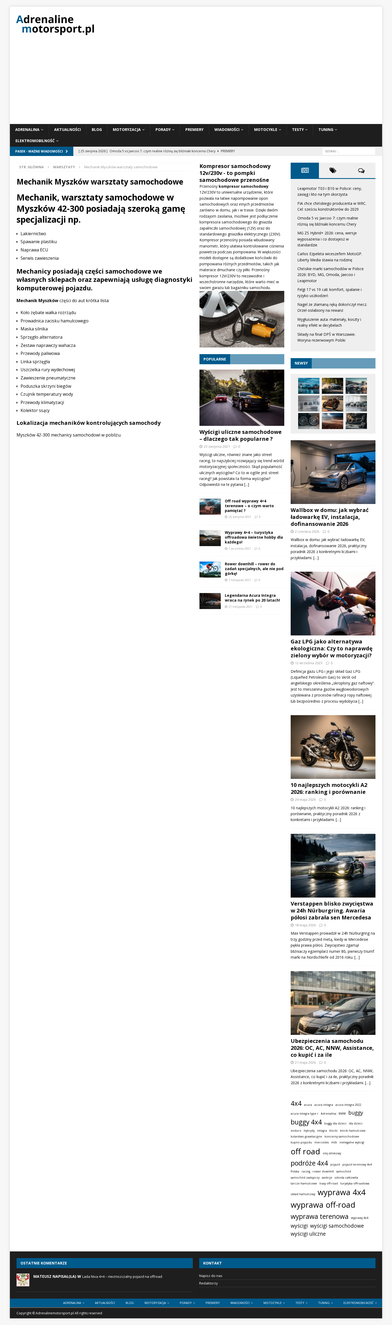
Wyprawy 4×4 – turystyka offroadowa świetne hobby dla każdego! (254, 537)
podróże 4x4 (309, 1163)
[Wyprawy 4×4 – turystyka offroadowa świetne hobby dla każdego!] (210, 538)
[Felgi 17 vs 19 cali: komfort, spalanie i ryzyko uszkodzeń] (308, 421)
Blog (97, 129)
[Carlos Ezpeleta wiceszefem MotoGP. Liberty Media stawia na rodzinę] (332, 403)
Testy (298, 129)
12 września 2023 (308, 663)
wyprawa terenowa (320, 1216)
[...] (246, 484)
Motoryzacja (127, 129)
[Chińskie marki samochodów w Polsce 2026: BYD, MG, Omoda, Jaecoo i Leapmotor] (356, 403)
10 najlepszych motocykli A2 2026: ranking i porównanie (329, 788)
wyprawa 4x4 (342, 1192)
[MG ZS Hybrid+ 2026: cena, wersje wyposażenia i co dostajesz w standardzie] (308, 403)
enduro (296, 1130)
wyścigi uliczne (308, 1233)
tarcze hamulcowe (304, 1183)
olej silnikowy (332, 1153)
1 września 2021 (240, 548)
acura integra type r (304, 1113)
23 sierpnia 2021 (217, 446)
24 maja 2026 (305, 799)
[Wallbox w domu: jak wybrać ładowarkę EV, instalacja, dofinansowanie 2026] (333, 472)
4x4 (296, 1103)
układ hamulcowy (303, 1194)
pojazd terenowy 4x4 (357, 1164)
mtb (334, 1142)
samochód (343, 1171)
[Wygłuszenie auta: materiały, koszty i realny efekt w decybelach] (356, 421)
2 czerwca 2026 (307, 531)
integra (322, 1130)
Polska (295, 1171)
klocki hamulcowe (353, 1130)
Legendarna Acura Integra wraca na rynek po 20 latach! (252, 598)
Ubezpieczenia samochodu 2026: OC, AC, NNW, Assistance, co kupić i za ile (332, 1047)
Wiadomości (226, 129)
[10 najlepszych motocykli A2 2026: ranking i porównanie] (333, 747)
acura (308, 1105)
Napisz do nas (210, 1275)
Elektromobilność (35, 140)
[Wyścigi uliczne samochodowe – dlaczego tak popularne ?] (241, 398)
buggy (355, 1112)
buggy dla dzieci (335, 1123)
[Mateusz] (23, 1283)
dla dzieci (355, 1123)
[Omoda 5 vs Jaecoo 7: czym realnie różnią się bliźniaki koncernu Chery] (356, 386)
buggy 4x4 (306, 1122)
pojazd (335, 1164)
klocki (333, 1130)
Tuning (325, 129)
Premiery (194, 129)
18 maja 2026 (305, 925)
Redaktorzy (208, 1283)
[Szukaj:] (348, 150)
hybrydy (309, 1130)
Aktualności (67, 129)
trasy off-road (328, 1183)
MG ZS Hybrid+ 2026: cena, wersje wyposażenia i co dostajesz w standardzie (327, 238)
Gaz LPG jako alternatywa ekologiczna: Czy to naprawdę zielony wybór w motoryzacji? (332, 648)
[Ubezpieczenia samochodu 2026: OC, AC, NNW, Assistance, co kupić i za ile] (333, 1003)
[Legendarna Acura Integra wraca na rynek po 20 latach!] (210, 601)
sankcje (327, 1177)
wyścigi (299, 1225)
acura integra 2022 (348, 1105)
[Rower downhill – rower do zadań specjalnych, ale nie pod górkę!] (210, 570)
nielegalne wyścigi (351, 1142)
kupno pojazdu (301, 1142)
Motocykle (265, 129)
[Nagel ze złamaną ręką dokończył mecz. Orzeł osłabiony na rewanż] (332, 421)
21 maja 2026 (305, 1062)
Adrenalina (27, 129)
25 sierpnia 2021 (240, 517)
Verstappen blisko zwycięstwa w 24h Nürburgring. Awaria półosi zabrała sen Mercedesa (332, 910)
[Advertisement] (196, 84)
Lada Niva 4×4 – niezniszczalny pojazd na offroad (122, 1276)
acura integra (323, 1105)
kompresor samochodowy (244, 186)
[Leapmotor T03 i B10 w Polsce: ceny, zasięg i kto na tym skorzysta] (308, 386)
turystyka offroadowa (354, 1183)
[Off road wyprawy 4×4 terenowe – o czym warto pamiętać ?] (210, 507)
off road (305, 1151)
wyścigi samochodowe (337, 1225)
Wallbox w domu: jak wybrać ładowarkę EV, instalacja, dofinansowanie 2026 (330, 516)
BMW (342, 1113)
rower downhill (323, 1171)
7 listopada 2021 (240, 580)
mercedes (321, 1142)
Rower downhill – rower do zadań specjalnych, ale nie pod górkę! (254, 568)
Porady (163, 129)
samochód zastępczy (305, 1177)
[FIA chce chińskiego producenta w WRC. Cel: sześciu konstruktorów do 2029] (332, 386)
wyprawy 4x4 (359, 1218)
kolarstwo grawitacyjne (306, 1136)
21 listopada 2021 (241, 607)
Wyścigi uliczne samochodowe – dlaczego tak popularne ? (240, 435)
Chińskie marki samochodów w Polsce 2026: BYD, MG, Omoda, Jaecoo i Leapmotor (330, 274)
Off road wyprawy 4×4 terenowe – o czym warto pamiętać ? (249, 505)
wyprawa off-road (323, 1204)
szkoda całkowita (346, 1177)
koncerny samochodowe (342, 1136)
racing (306, 1171)
